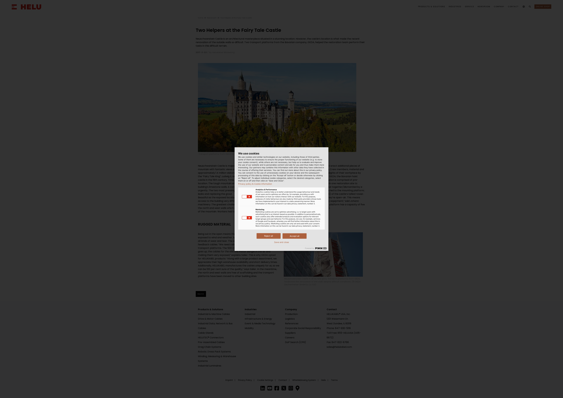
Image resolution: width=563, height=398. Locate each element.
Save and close (281, 242)
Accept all (294, 236)
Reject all (268, 236)
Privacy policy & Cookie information (255, 184)
